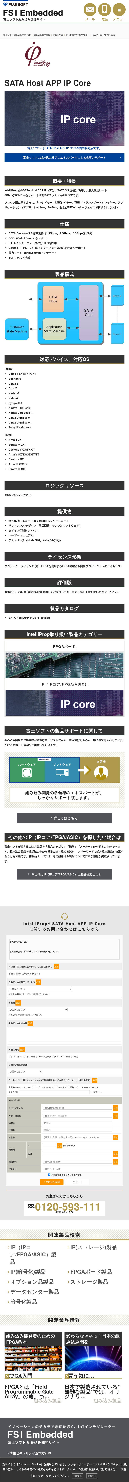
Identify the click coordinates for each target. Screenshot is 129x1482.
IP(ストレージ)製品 (93, 1247)
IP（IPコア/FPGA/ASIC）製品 (33, 1254)
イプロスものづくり (45, 1087)
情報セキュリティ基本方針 (29, 1453)
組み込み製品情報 (42, 34)
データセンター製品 (34, 1291)
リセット (77, 1182)
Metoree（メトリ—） (22, 1087)
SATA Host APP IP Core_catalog (29, 618)
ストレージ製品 (89, 1281)
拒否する (92, 1476)
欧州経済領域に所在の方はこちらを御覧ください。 (33, 951)
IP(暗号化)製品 (28, 1271)
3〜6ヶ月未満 (45, 1056)
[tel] (104, 9)
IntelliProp (58, 34)
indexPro (62, 1087)
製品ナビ (74, 1087)
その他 (15, 1092)
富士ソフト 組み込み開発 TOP (17, 34)
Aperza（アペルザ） (91, 1087)
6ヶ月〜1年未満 (62, 1056)
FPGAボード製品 (91, 1271)
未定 (76, 1056)
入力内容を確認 (52, 1182)
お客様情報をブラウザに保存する (66, 1175)
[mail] (90, 9)
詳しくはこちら (66, 817)
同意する (77, 1476)
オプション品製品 (32, 1281)
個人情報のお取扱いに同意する (26, 973)
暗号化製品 (23, 1301)
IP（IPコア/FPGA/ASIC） (78, 34)
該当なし (98, 1092)
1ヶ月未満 (17, 1056)
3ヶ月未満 (30, 1056)
